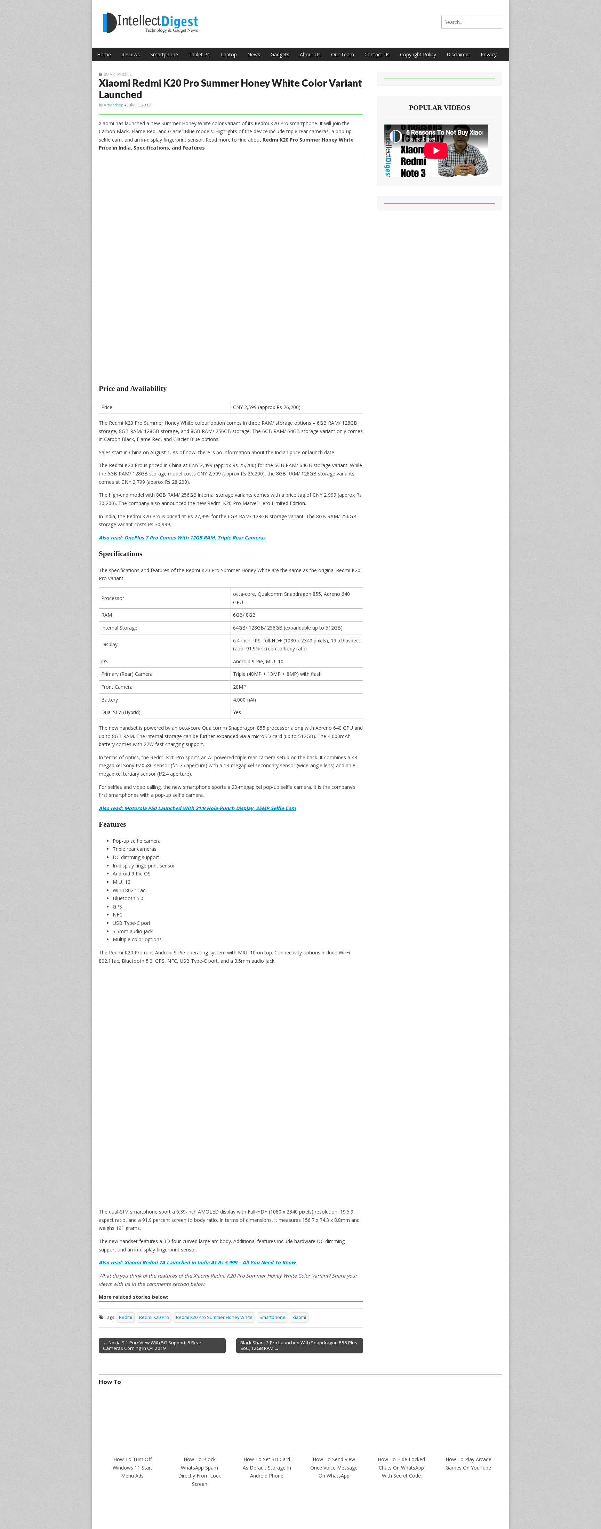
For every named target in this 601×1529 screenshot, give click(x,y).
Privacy (489, 54)
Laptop (229, 54)
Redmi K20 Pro (154, 1317)
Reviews (130, 54)
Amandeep (113, 104)
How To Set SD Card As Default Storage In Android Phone (267, 1467)
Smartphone (164, 54)
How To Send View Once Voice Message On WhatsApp (334, 1467)
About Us (310, 54)
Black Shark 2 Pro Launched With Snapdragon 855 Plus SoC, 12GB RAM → (298, 1345)
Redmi (125, 1317)
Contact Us (377, 54)
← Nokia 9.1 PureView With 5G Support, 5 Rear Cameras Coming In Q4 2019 (152, 1345)
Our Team (342, 54)
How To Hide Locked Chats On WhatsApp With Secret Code (401, 1467)
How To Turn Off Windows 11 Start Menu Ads (132, 1467)
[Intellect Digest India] (150, 18)
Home (104, 54)
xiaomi (299, 1317)
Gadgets (280, 54)
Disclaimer (458, 54)
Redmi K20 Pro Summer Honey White (214, 1317)
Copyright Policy (418, 54)
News (253, 54)
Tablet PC (199, 54)
